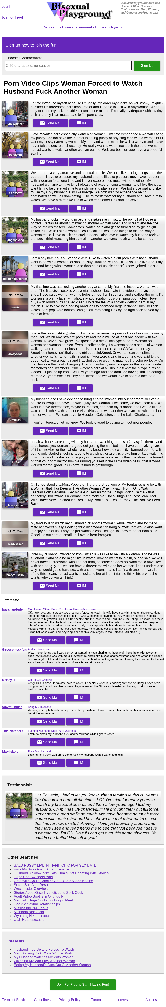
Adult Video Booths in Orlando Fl (39, 896)
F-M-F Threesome (39, 649)
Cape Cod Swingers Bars (33, 877)
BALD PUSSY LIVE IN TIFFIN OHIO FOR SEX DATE (55, 865)
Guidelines (42, 1000)
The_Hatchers (12, 731)
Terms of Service (15, 1000)
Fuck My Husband (39, 751)
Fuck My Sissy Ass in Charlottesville (41, 869)
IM (81, 123)
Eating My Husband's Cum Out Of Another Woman (52, 965)
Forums (96, 1000)
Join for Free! (12, 17)
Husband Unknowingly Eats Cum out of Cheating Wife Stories (61, 873)
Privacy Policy (69, 1000)
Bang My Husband (39, 707)
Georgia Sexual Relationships (37, 904)
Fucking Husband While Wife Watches (52, 730)
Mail (50, 123)
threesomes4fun (14, 649)
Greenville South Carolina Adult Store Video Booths (53, 881)
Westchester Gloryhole (31, 888)
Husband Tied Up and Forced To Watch (44, 949)
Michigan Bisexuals (29, 912)
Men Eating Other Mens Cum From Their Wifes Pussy (62, 609)
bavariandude (12, 609)
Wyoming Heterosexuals (32, 916)
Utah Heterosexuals (29, 920)
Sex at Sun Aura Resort (32, 885)
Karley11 (8, 680)
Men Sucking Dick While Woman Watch (44, 953)
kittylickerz (10, 751)
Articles (151, 1000)
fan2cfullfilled (12, 707)
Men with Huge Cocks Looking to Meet (43, 900)
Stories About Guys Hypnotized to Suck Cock (48, 892)
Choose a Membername (24, 58)
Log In (6, 6)
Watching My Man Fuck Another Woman (44, 961)
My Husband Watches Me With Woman (43, 957)
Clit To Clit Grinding (40, 679)
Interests (16, 941)
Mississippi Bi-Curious (31, 908)
